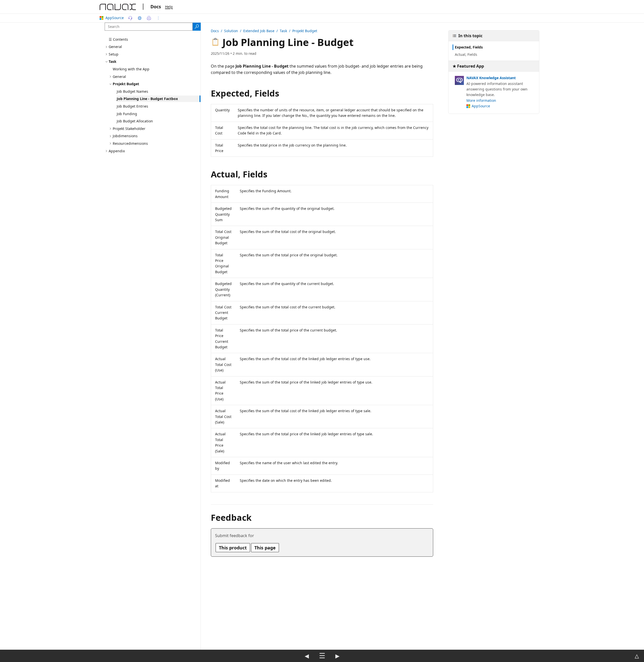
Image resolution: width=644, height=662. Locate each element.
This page (265, 548)
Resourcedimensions (130, 143)
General (115, 46)
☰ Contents (118, 39)
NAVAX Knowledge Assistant (491, 78)
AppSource (114, 17)
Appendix (117, 151)
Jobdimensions (125, 136)
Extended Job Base (258, 30)
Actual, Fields (466, 54)
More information (481, 100)
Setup (113, 54)
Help (169, 6)
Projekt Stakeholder (129, 128)
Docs (155, 7)
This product (233, 548)
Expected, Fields (469, 47)
